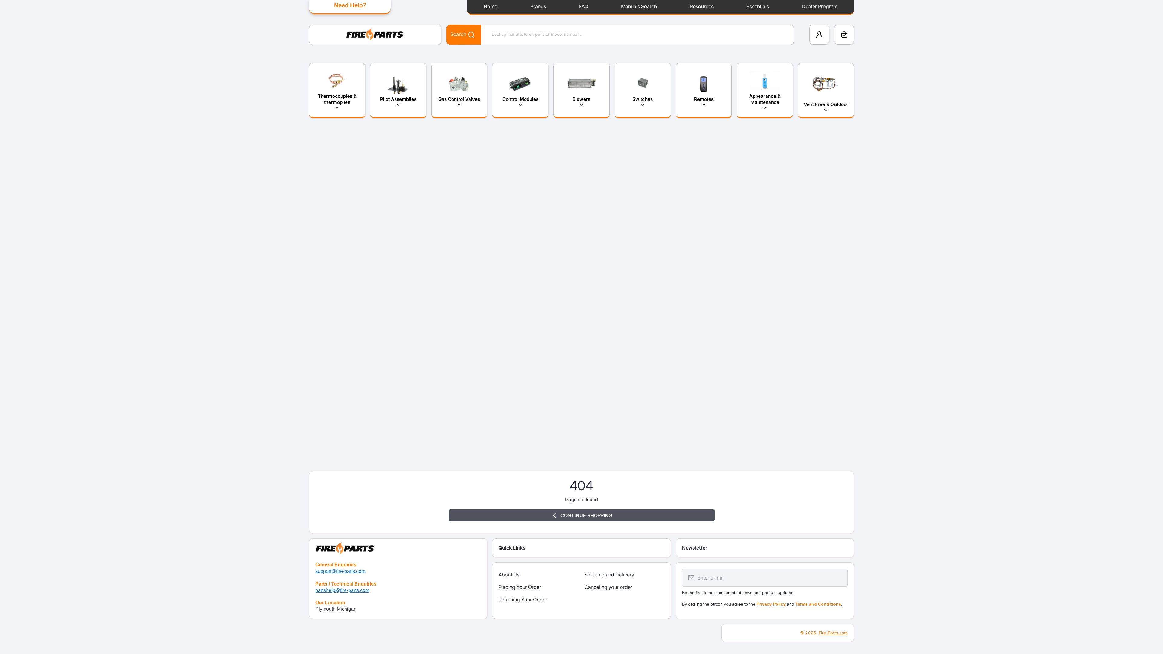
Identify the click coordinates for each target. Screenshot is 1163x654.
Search (458, 34)
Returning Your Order (522, 599)
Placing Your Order (520, 587)
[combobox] (620, 35)
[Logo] (375, 35)
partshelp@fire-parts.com (342, 590)
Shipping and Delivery (609, 575)
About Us (509, 575)
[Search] (468, 34)
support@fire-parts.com (340, 571)
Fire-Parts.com (833, 632)
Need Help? (350, 5)
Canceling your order (608, 587)
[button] (844, 34)
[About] (398, 547)
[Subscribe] (839, 578)
